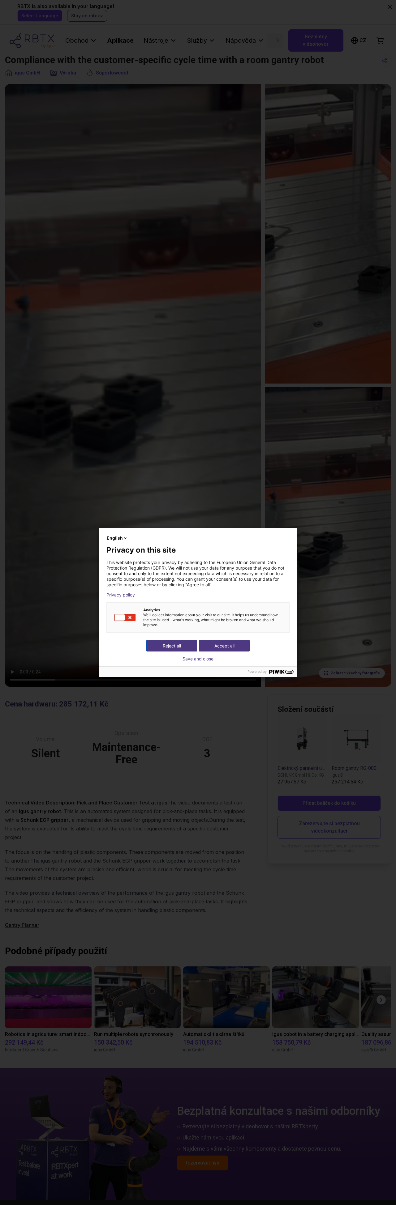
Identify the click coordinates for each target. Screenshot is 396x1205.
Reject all (172, 645)
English (115, 538)
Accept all (224, 645)
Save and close (198, 658)
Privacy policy (120, 594)
